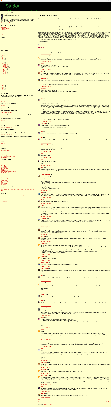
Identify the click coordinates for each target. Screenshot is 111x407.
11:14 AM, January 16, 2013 (46, 391)
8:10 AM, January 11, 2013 (45, 367)
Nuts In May (3, 153)
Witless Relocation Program (6, 177)
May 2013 (5, 71)
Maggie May (43, 88)
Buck (42, 131)
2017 (3, 58)
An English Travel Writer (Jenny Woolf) (8, 156)
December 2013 (5, 64)
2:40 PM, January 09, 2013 (46, 143)
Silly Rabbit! (3, 179)
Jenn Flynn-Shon (44, 375)
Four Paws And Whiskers (5, 150)
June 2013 (5, 70)
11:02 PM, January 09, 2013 (46, 260)
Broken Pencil (3, 33)
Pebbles (2, 154)
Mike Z (42, 329)
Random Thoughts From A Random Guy (8, 171)
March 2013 (5, 73)
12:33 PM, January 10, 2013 (46, 327)
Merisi (2, 139)
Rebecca (43, 227)
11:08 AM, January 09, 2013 (46, 61)
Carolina (43, 307)
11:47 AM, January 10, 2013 (46, 315)
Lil (41, 49)
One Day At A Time (4, 166)
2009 (3, 86)
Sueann (42, 282)
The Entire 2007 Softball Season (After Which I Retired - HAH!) (12, 195)
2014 (3, 62)
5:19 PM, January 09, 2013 (46, 216)
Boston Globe (3, 29)
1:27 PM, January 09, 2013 (46, 135)
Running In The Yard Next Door (6, 134)
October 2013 (5, 66)
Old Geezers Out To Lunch (6, 162)
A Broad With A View (4, 155)
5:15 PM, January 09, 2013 (46, 203)
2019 (3, 56)
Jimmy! (2, 182)
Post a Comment (41, 399)
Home (74, 401)
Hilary (42, 167)
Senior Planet (3, 34)
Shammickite (44, 362)
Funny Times (3, 32)
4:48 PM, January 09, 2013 (46, 197)
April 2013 (5, 72)
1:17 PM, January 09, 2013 (46, 129)
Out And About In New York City (6, 112)
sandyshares (43, 369)
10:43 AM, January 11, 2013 (46, 384)
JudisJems (43, 243)
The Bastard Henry (4, 168)
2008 (3, 87)
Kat (41, 199)
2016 (3, 59)
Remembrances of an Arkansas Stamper (8, 178)
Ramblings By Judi (4, 170)
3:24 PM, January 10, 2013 (46, 339)
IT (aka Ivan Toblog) (45, 174)
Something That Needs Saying (48, 15)
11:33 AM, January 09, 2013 (46, 76)
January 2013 (5, 75)
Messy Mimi (3, 120)
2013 (3, 63)
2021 (3, 54)
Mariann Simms (44, 268)
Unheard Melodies (4, 146)
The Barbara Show (4, 181)
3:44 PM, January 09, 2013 (46, 190)
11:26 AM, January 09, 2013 (46, 69)
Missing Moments (4, 167)
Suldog (13, 5)
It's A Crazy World (4, 175)
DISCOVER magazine (5, 28)
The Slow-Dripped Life (5, 172)
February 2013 (5, 74)
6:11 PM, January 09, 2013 (46, 226)
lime (42, 205)
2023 (3, 51)
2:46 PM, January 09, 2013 (46, 157)
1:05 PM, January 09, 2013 (46, 121)
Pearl (42, 159)
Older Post (108, 401)
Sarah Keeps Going (4, 164)
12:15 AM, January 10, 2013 (46, 266)
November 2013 (5, 65)
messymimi (43, 123)
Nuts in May (43, 94)
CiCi (42, 386)
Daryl (42, 137)
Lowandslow (43, 218)
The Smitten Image (4, 108)
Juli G (2, 163)
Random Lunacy (4, 180)
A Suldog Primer (4, 201)
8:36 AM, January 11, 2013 (45, 373)
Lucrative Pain (3, 161)
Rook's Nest (3, 143)
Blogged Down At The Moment (6, 174)
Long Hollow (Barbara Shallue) (6, 127)
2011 (3, 84)
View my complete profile (5, 22)
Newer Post (40, 401)
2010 (3, 85)
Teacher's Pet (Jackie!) (5, 116)
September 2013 (6, 67)
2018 (3, 57)
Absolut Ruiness (44, 262)
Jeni (42, 275)
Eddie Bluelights (4, 157)
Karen (42, 153)
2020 (3, 55)
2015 (3, 60)
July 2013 (4, 69)
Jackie (42, 63)
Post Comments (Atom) (47, 404)
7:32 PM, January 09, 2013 (46, 234)
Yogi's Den (3, 176)
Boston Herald (3, 27)
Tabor (42, 71)
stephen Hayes (44, 55)
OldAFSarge (43, 78)
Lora (42, 300)
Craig (42, 98)
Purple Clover (3, 30)
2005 (3, 90)
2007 (3, 88)
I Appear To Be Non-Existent (7, 81)
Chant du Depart (4, 101)
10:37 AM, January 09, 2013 (46, 54)
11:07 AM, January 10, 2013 (46, 306)
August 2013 (5, 68)
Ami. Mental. (3, 173)
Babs (42, 348)
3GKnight (43, 393)
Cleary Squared (4, 183)
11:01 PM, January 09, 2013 (46, 254)
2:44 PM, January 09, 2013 (46, 151)
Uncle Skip (3, 105)
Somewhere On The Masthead (6, 98)
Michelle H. (43, 294)
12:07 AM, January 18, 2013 (46, 397)
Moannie (2, 187)
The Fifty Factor (4, 165)
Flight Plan (3, 169)
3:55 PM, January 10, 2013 (46, 360)
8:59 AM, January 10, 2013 (46, 281)
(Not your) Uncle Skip (46, 144)
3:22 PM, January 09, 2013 (46, 165)
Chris (42, 192)
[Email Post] (38, 44)
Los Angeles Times (4, 31)
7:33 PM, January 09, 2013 (46, 241)
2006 (3, 89)
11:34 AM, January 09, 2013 (46, 86)
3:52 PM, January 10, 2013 (46, 346)
